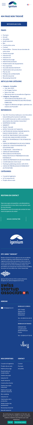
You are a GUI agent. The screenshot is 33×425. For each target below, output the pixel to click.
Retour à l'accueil (14, 24)
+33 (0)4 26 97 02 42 (26, 335)
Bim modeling (5, 394)
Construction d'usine (7, 383)
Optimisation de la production (12, 70)
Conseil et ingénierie (9, 176)
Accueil (5, 37)
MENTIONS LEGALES (10, 61)
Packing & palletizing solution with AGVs (15, 164)
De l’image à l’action (11, 90)
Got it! (10, 422)
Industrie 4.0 (7, 55)
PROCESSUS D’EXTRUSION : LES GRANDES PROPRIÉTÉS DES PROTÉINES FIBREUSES (18, 100)
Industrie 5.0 (7, 57)
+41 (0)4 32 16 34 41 (26, 318)
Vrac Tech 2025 (9, 88)
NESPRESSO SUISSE (9, 123)
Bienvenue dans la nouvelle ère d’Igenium (17, 94)
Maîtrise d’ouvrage (8, 59)
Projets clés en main (9, 180)
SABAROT (6, 125)
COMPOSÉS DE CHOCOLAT (12, 162)
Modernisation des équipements (13, 63)
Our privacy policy (20, 422)
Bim (4, 43)
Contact (5, 47)
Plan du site (6, 72)
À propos (6, 35)
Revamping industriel (9, 78)
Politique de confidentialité (11, 74)
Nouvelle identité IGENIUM (11, 68)
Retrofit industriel (8, 76)
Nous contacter (13, 219)
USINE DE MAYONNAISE (11, 151)
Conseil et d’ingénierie (7, 363)
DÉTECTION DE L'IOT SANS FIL (13, 129)
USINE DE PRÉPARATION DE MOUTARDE (16, 143)
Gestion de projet (8, 53)
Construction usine (9, 45)
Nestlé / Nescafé (8, 127)
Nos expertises (7, 66)
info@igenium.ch (8, 308)
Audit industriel (8, 41)
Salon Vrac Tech (9, 92)
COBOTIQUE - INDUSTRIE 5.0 (12, 149)
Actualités (6, 39)
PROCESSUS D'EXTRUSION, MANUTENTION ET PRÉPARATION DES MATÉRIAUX (16, 156)
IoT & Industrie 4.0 (8, 178)
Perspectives (14, 96)
